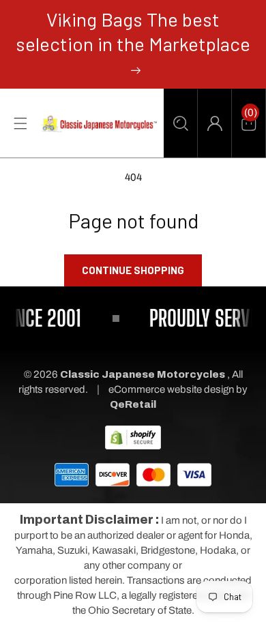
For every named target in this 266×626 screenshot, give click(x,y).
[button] (180, 123)
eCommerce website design (172, 389)
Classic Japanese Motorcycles (142, 374)
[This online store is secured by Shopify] (133, 437)
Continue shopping (133, 270)
